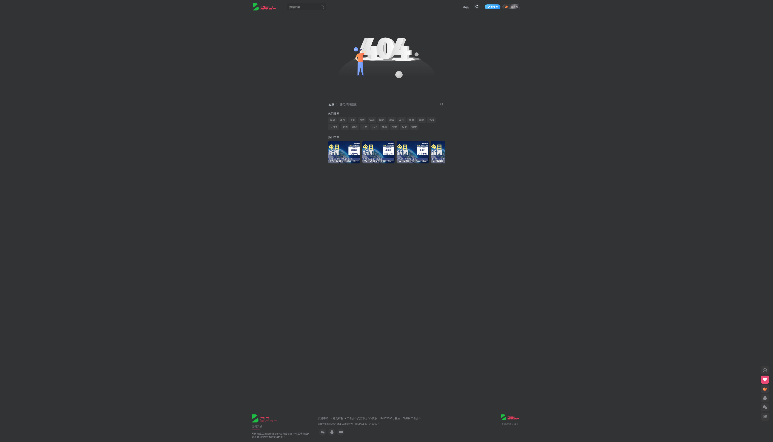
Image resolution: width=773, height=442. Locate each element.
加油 (394, 127)
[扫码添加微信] (765, 407)
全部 (421, 120)
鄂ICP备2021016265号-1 (368, 423)
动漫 (355, 127)
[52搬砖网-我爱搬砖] (264, 418)
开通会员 (513, 6)
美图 (345, 127)
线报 (404, 127)
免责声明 (338, 418)
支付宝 (334, 127)
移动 (431, 120)
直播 (362, 120)
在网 (364, 127)
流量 (352, 120)
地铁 (384, 127)
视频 (332, 120)
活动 (372, 120)
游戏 (391, 120)
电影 (381, 120)
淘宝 (401, 120)
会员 (342, 120)
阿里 (411, 120)
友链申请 (323, 418)
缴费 (414, 127)
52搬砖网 (348, 423)
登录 (466, 7)
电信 (374, 127)
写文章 (494, 6)
